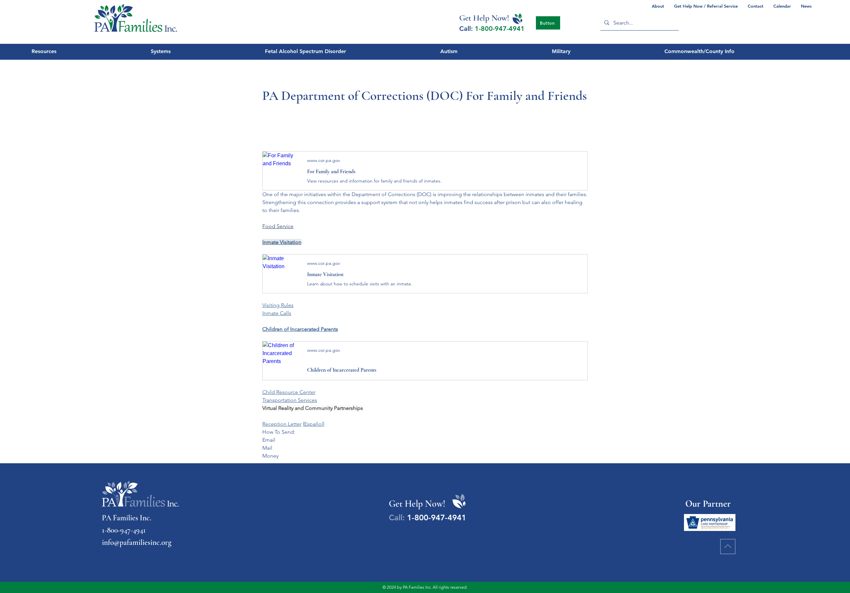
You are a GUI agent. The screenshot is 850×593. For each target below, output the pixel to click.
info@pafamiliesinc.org (136, 542)
